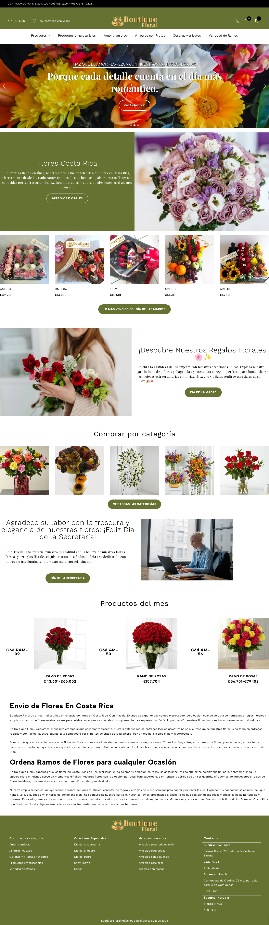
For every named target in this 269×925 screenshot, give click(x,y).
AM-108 (225, 289)
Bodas (78, 869)
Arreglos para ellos (151, 863)
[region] (134, 86)
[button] (4, 86)
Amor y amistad (20, 844)
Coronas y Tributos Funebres (28, 856)
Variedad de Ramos (22, 869)
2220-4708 (69, 3)
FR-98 (59, 289)
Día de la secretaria (87, 844)
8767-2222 (85, 3)
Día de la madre (84, 850)
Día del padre (83, 856)
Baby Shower (82, 863)
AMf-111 (170, 289)
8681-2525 (211, 891)
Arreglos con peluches (154, 856)
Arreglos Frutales (20, 850)
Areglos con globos (151, 869)
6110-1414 (210, 910)
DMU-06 (6, 289)
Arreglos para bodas (152, 850)
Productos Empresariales (26, 863)
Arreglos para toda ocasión (156, 844)
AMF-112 (115, 289)
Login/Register (237, 21)
